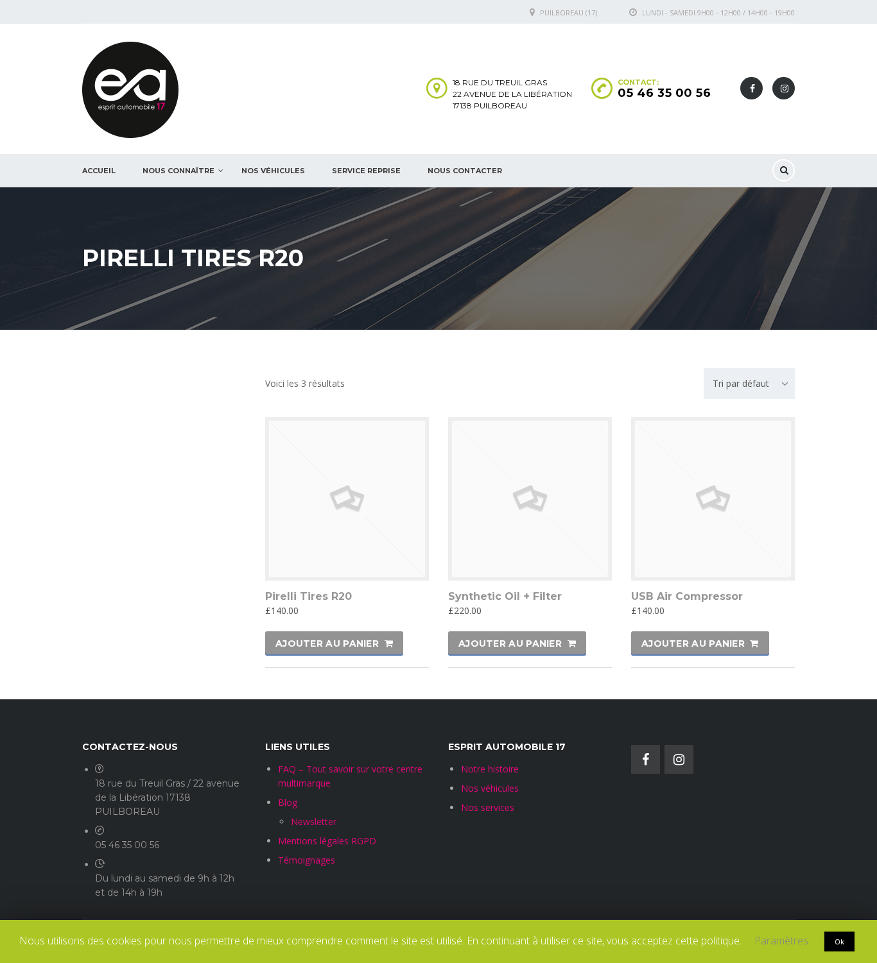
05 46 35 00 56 (664, 93)
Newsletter (313, 821)
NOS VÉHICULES (273, 170)
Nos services (487, 807)
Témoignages (306, 860)
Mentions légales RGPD (327, 841)
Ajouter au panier (327, 643)
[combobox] (749, 383)
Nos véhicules (490, 788)
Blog (287, 802)
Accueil (99, 170)
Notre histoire (490, 769)
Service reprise (366, 170)
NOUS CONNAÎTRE (178, 170)
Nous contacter (465, 170)
